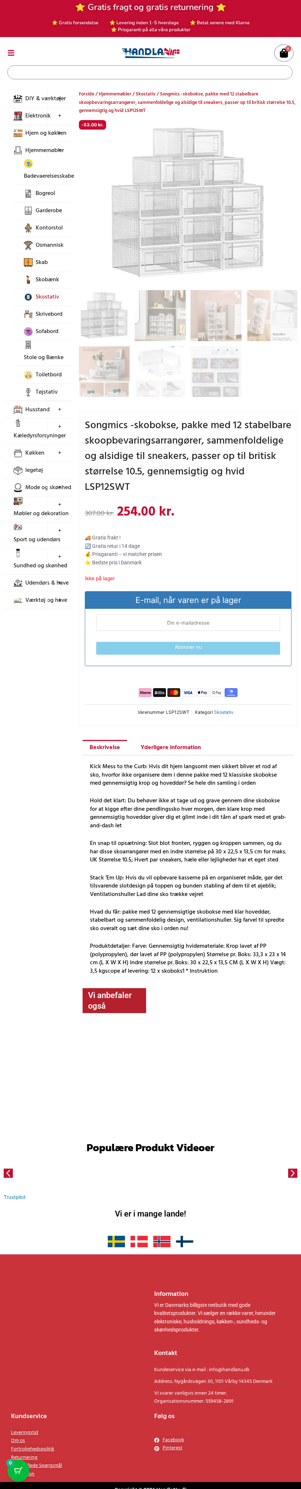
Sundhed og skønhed (40, 566)
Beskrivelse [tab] (105, 836)
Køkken (34, 453)
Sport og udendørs (37, 540)
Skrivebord (49, 314)
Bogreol (45, 193)
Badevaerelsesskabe (49, 176)
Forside (86, 94)
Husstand (37, 410)
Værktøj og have (46, 600)
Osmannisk (50, 245)
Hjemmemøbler (44, 150)
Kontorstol (49, 228)
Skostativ (47, 297)
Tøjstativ (47, 392)
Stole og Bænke (44, 357)
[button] (285, 131)
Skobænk (47, 280)
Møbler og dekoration (41, 513)
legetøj (34, 470)
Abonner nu (188, 647)
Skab (42, 262)
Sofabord (47, 331)
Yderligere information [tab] (171, 836)
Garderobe (49, 211)
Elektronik (38, 116)
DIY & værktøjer (45, 99)
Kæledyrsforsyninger (40, 436)
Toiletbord (49, 375)
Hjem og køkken (45, 133)
